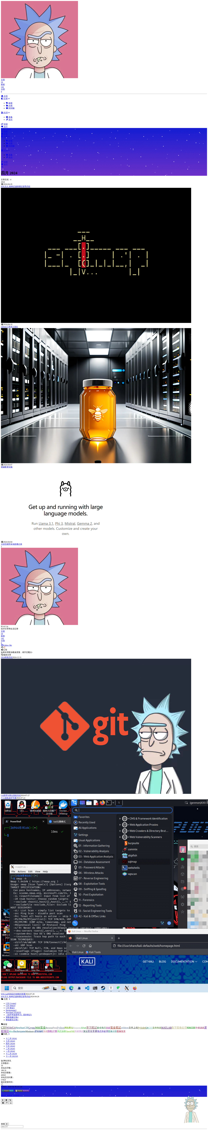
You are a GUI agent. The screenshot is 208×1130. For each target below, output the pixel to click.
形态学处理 (102, 1031)
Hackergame (19, 1031)
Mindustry (30, 1031)
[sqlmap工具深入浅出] (96, 322)
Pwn (55, 1027)
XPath (83, 1028)
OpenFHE (70, 1031)
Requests (77, 1028)
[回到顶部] (7, 1103)
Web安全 (40, 1027)
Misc (11, 1031)
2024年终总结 (7, 657)
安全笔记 (115, 1027)
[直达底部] (11, 1103)
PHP (108, 1027)
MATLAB (166, 1027)
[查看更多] (9, 999)
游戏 (45, 1031)
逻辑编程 (39, 1031)
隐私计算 (52, 1031)
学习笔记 (91, 1027)
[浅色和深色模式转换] (6, 1100)
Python (60, 1027)
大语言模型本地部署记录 (11, 544)
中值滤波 (199, 1028)
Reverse (49, 1028)
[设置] (3, 1103)
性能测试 (79, 1031)
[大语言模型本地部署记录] (65, 540)
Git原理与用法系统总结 (11, 795)
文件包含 (157, 1028)
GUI (150, 1027)
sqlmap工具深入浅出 (9, 327)
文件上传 (133, 1027)
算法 (85, 1031)
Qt (147, 1027)
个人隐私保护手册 (8, 798)
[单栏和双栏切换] (10, 1100)
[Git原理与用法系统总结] (96, 793)
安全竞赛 (92, 1031)
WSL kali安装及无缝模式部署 (13, 994)
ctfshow (125, 1027)
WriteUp (11, 1027)
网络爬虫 (68, 1028)
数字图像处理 (179, 1027)
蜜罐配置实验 (7, 467)
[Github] (2, 647)
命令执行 (101, 1027)
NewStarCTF (22, 1027)
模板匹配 (191, 1028)
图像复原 (121, 1031)
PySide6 (142, 1027)
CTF (3, 1027)
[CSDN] (4, 647)
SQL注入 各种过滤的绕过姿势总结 (15, 186)
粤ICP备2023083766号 (10, 1095)
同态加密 (61, 1031)
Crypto (31, 1027)
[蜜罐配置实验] (96, 463)
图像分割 (112, 1031)
